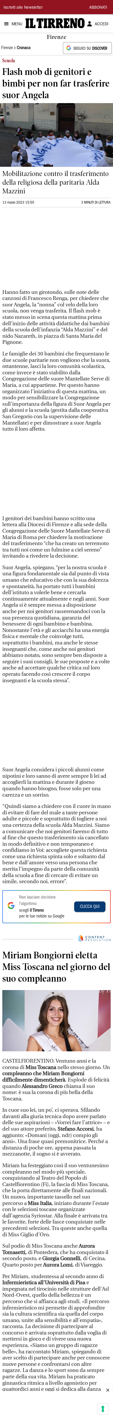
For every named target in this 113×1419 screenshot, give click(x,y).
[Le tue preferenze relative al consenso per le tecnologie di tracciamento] (102, 1408)
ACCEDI (101, 24)
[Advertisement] (45, 250)
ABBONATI (98, 8)
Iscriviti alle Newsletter (23, 8)
